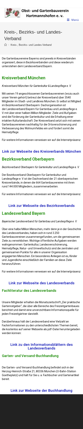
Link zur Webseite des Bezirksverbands (41, 205)
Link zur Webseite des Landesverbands (42, 283)
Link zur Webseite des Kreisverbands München (41, 151)
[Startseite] (5, 44)
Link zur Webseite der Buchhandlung (41, 390)
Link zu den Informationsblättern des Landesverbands (41, 346)
